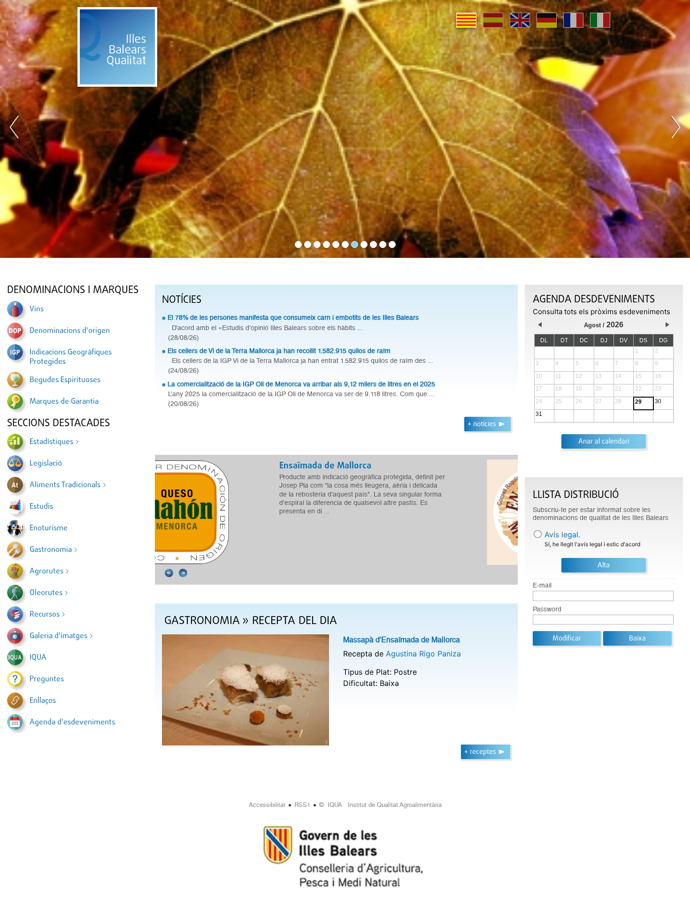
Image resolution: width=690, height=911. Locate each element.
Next (675, 129)
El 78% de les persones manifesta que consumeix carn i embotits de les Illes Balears (293, 317)
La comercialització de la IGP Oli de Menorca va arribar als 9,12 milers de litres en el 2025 (301, 384)
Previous (14, 129)
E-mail (542, 585)
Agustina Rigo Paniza (423, 653)
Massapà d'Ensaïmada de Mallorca (401, 639)
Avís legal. (562, 534)
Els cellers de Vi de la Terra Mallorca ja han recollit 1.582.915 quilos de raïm (279, 350)
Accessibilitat (267, 804)
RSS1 (302, 804)
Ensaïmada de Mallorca (210, 466)
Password (547, 609)
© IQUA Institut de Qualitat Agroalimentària (380, 804)
